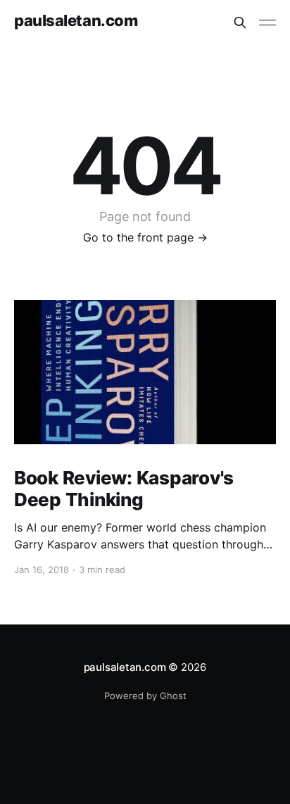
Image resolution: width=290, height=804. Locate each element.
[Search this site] (240, 22)
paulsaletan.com (75, 20)
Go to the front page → (145, 237)
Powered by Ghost (145, 695)
